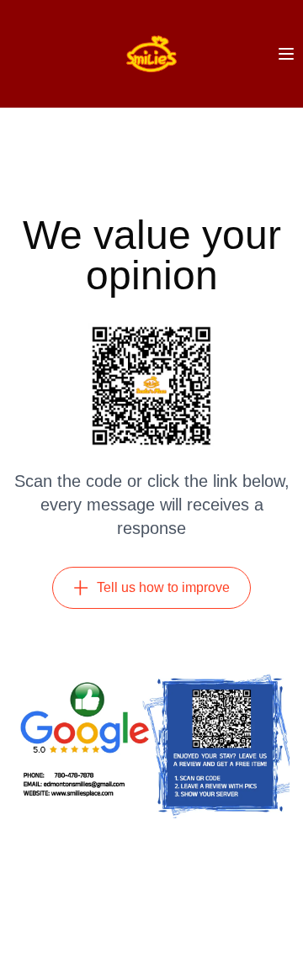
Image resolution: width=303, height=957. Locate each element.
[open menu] (286, 54)
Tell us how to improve (163, 587)
